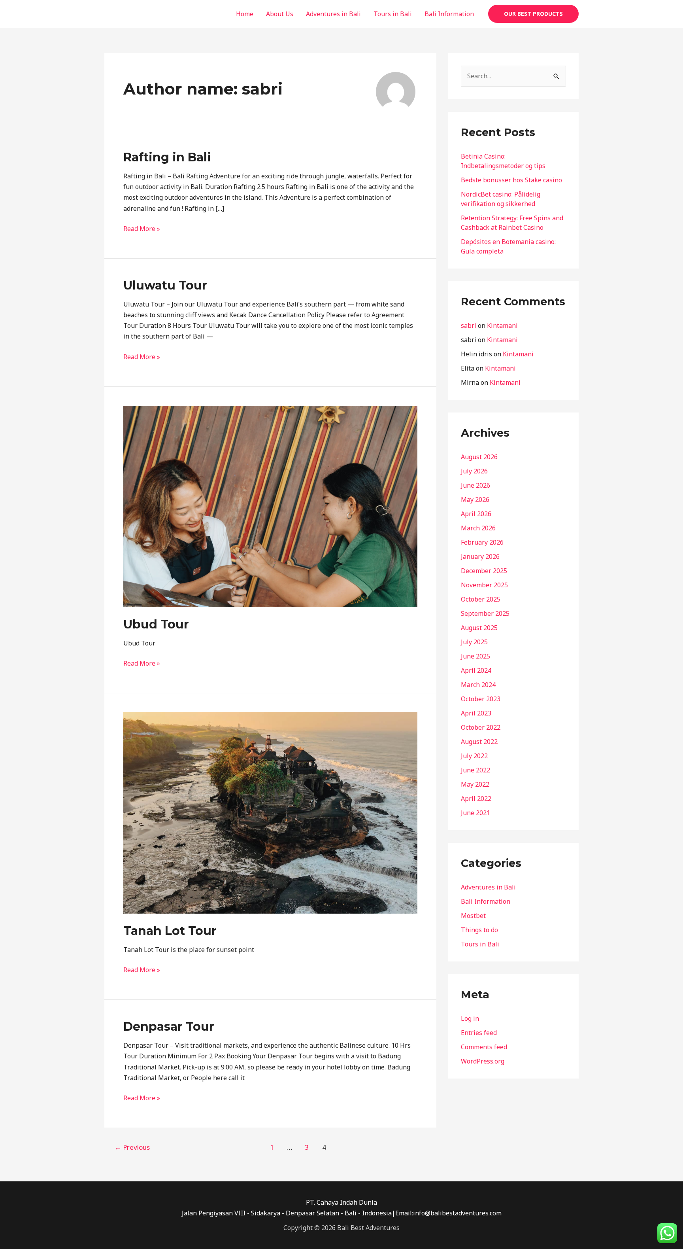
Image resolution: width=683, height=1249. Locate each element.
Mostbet (473, 915)
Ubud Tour (156, 624)
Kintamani (502, 325)
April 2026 (476, 513)
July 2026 (474, 471)
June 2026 (475, 485)
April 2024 (476, 670)
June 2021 (475, 812)
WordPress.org (482, 1061)
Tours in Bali (393, 13)
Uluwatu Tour (165, 285)
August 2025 (479, 627)
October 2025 (480, 599)
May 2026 (475, 499)
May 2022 (475, 784)
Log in (470, 1018)
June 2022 (475, 770)
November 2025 (484, 585)
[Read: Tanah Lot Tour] (270, 812)
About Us (279, 13)
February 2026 (482, 542)
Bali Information (449, 13)
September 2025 (485, 613)
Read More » (141, 228)
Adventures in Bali (333, 13)
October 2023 (480, 699)
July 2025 (474, 642)
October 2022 (480, 727)
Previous (132, 1147)
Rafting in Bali (167, 157)
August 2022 (479, 741)
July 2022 (474, 755)
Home (244, 13)
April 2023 (476, 713)
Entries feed (479, 1032)
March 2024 (478, 684)
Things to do (479, 929)
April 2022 (476, 798)
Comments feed (484, 1047)
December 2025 (484, 570)
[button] (533, 14)
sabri (468, 325)
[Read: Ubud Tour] (270, 505)
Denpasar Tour (168, 1026)
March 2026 (478, 528)
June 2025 (475, 656)
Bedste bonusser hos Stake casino (511, 180)
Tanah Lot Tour (170, 931)
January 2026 (480, 556)
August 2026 (479, 456)
